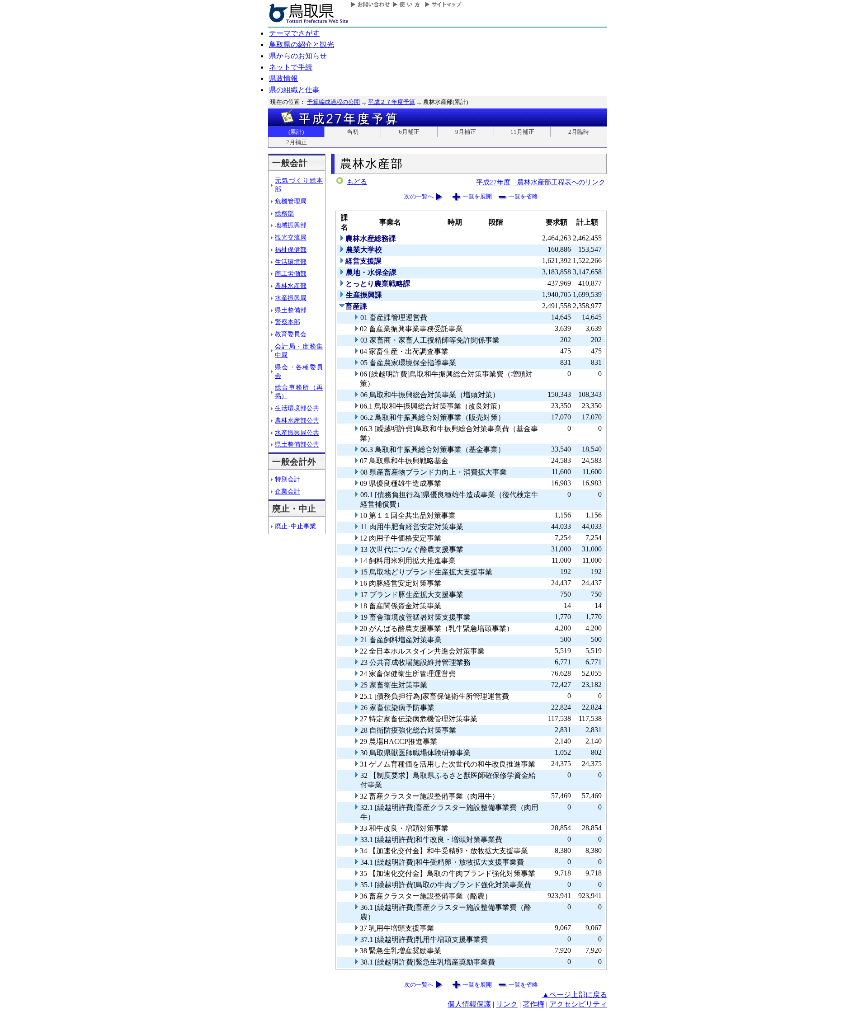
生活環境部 (291, 261)
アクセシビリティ (578, 1004)
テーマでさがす (294, 33)
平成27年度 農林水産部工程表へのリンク (540, 182)
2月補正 (296, 142)
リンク (507, 1004)
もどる (357, 181)
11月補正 (522, 131)
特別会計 (287, 479)
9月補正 (465, 131)
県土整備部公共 (297, 444)
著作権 (533, 1004)
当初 (353, 131)
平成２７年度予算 (391, 102)
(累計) (296, 131)
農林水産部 (291, 285)
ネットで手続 (290, 67)
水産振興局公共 (297, 432)
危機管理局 (291, 201)
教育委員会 (291, 334)
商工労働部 (291, 273)
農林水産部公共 (297, 420)
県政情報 (283, 78)
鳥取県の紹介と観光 (301, 44)
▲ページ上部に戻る (574, 994)
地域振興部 (291, 225)
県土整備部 (291, 310)
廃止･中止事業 (295, 526)
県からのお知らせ (298, 56)
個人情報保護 (469, 1004)
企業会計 (287, 491)
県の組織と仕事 (294, 90)
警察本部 (287, 321)
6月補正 (409, 131)
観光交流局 (291, 237)
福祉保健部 (291, 249)
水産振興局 (291, 297)
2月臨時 (578, 131)
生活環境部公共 (297, 408)
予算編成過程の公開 (333, 102)
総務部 (284, 213)
